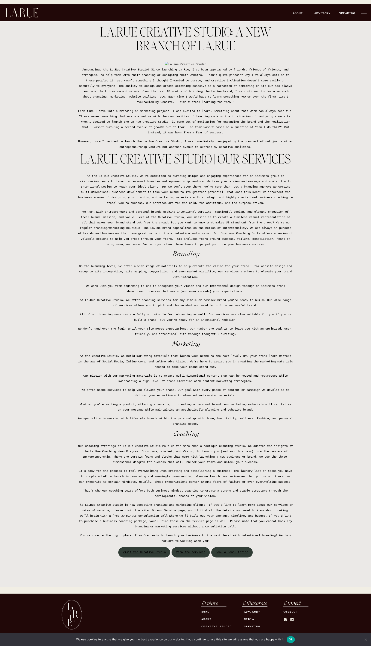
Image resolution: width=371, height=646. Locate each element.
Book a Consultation (232, 552)
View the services (190, 552)
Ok (291, 639)
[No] (365, 639)
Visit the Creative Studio (144, 552)
